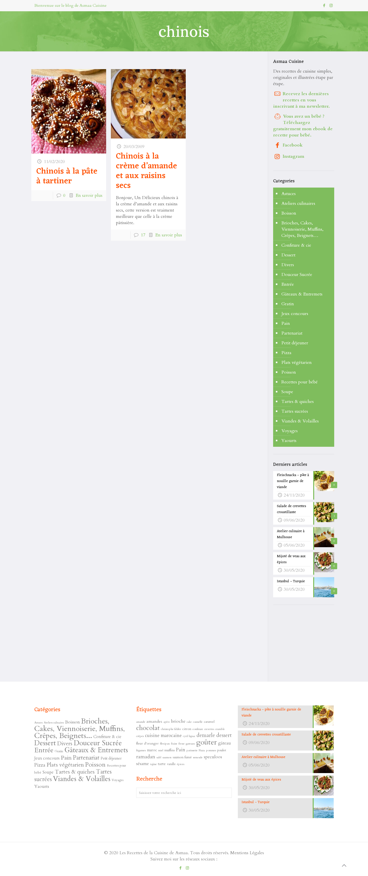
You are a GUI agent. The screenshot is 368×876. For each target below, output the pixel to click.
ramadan (145, 756)
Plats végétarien (296, 362)
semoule (198, 757)
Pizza (286, 353)
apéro (166, 722)
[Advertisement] (310, 643)
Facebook (293, 145)
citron (186, 728)
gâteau (224, 743)
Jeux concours (294, 314)
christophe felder (171, 729)
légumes (141, 750)
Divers (287, 265)
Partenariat (291, 333)
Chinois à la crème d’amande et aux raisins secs (146, 171)
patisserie (192, 750)
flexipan (165, 744)
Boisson (288, 213)
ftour (181, 744)
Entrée (287, 284)
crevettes (209, 729)
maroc (152, 750)
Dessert (288, 255)
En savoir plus (89, 195)
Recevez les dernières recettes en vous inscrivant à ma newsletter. (301, 100)
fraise (174, 744)
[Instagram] (331, 5)
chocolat (148, 728)
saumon (166, 757)
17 (143, 235)
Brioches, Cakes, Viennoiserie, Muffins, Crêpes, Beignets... (79, 728)
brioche (178, 721)
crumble (220, 729)
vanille (171, 764)
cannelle (198, 722)
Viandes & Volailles (300, 421)
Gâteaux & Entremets (301, 294)
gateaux (190, 744)
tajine (153, 764)
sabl (158, 757)
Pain (285, 323)
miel (160, 750)
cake (189, 722)
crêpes (140, 736)
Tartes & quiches (297, 401)
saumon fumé (182, 757)
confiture (198, 729)
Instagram (293, 156)
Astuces (288, 194)
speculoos (213, 757)
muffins (169, 750)
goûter (206, 742)
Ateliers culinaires (298, 203)
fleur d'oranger (147, 743)
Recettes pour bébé (299, 382)
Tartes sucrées (294, 411)
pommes (211, 750)
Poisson (288, 372)
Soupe (287, 392)
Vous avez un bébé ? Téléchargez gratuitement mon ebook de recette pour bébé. (303, 125)
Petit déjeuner (294, 343)
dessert (224, 735)
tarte (162, 764)
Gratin (287, 304)
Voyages (289, 431)
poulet (221, 750)
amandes (154, 721)
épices (180, 764)
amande (140, 722)
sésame (142, 764)
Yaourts (288, 440)
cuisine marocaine (163, 736)
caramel (209, 721)
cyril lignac (189, 736)
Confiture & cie (296, 245)
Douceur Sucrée (296, 274)
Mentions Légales (247, 853)
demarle (206, 735)
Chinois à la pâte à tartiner (66, 176)
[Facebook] (324, 5)
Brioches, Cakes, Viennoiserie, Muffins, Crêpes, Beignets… (302, 229)
